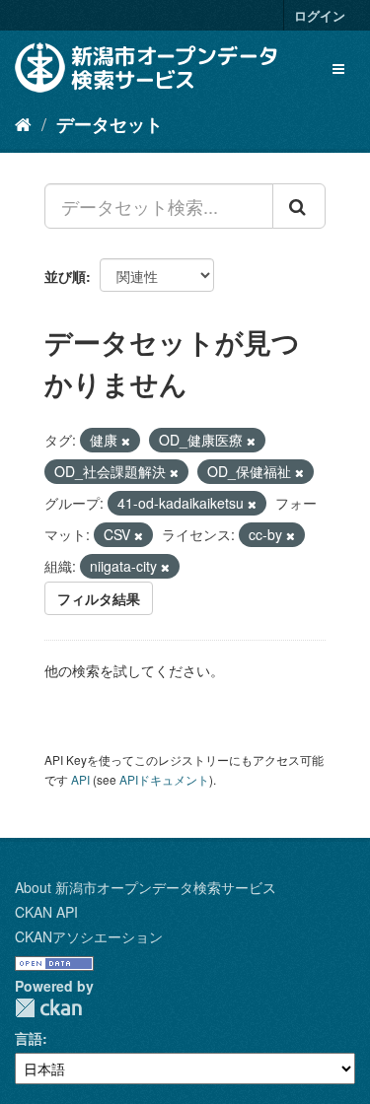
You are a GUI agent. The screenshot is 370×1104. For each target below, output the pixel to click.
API (80, 779)
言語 (28, 1038)
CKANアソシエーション (89, 936)
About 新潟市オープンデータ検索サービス (145, 887)
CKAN (48, 1008)
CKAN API (46, 912)
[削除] (125, 440)
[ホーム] (23, 123)
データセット (109, 124)
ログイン (319, 15)
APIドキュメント (164, 779)
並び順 (65, 276)
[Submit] (299, 206)
